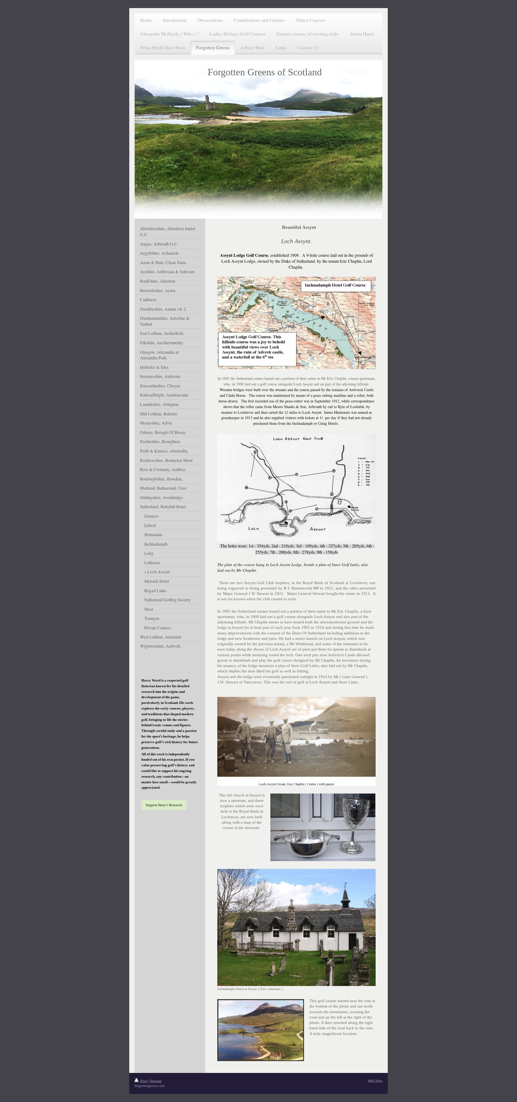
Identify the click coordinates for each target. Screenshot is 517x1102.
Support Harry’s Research (164, 805)
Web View (375, 1081)
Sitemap (156, 1081)
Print (143, 1081)
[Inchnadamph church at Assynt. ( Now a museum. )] (296, 927)
